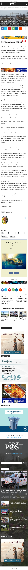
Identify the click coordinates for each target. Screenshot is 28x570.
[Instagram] (12, 456)
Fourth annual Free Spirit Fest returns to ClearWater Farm (17, 526)
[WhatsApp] (13, 28)
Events (5, 7)
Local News (3, 316)
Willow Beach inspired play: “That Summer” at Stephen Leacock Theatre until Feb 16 (7, 300)
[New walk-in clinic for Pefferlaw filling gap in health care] (23, 314)
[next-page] (15, 323)
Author (3, 212)
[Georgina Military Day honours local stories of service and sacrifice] (5, 512)
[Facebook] (2, 28)
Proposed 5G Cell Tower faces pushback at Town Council (4, 319)
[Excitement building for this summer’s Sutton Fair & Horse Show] (5, 504)
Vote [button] (11, 273)
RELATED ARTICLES (8, 308)
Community (12, 316)
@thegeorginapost (14, 437)
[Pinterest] (9, 28)
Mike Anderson (4, 494)
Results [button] (16, 273)
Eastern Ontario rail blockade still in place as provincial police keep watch (21, 299)
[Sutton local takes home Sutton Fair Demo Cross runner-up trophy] (14, 314)
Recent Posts (9, 212)
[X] (5, 28)
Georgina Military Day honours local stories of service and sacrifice (18, 511)
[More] (24, 28)
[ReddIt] (20, 28)
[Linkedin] (16, 28)
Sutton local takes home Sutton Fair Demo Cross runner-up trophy (13, 319)
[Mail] (15, 456)
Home (2, 7)
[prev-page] (13, 323)
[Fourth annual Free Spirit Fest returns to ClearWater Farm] (5, 528)
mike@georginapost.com (16, 453)
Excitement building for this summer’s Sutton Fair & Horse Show (18, 503)
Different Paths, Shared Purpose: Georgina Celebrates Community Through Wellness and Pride (18, 519)
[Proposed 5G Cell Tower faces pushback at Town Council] (5, 314)
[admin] (5, 220)
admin (10, 215)
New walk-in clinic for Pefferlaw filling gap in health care (23, 318)
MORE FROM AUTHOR (19, 308)
